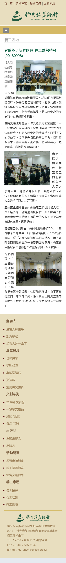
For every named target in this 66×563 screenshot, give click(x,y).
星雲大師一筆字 (16, 343)
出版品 (10, 446)
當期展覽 (12, 358)
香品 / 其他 (13, 423)
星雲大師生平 (15, 329)
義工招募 (12, 490)
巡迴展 (10, 380)
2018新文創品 (15, 402)
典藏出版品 (13, 439)
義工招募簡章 (15, 468)
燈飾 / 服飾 (13, 416)
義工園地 (12, 504)
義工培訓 (12, 497)
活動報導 (12, 366)
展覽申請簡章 (15, 461)
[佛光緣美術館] (35, 15)
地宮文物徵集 (15, 475)
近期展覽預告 (15, 387)
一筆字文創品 (15, 409)
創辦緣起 (12, 336)
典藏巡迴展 (13, 373)
